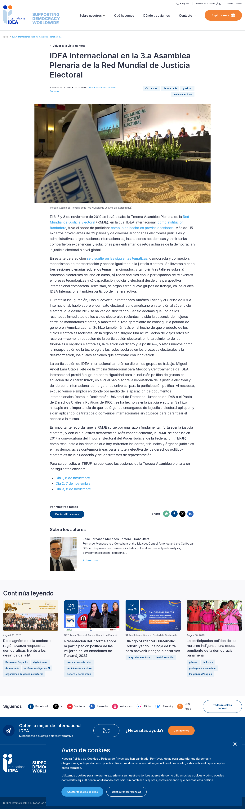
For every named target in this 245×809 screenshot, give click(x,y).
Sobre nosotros (90, 15)
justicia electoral (183, 94)
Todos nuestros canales (222, 706)
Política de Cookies (85, 758)
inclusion (208, 662)
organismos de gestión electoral (23, 674)
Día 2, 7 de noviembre (73, 483)
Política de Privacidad (115, 758)
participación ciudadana (202, 668)
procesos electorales (79, 662)
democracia (170, 88)
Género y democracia (79, 674)
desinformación (164, 657)
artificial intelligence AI (37, 668)
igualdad (187, 88)
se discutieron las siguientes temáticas (117, 258)
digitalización (40, 662)
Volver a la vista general (69, 45)
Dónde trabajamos (156, 15)
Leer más (92, 560)
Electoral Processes (67, 514)
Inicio (5, 37)
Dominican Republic (16, 662)
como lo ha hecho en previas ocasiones (142, 228)
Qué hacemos (124, 15)
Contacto (185, 15)
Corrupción (151, 88)
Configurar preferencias (126, 791)
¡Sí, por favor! (106, 730)
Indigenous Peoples (200, 674)
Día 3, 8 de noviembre (73, 489)
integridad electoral (139, 657)
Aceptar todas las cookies (82, 791)
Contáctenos (181, 730)
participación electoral (79, 668)
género (193, 662)
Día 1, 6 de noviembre (73, 478)
